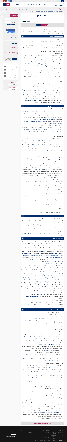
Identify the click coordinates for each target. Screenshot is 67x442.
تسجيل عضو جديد (14, 37)
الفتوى (32, 4)
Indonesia (43, 1)
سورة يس (16, 73)
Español (59, 1)
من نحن (6, 436)
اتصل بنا (9, 436)
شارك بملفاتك (6, 9)
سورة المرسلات (15, 76)
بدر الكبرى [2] (42, 16)
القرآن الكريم (36, 9)
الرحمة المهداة (46, 430)
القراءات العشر (25, 9)
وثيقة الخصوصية (8, 434)
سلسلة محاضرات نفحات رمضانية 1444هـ (11, 53)
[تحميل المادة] (38, 25)
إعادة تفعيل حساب (14, 38)
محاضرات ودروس (61, 432)
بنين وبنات (12, 4)
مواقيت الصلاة (31, 432)
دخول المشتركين (11, 24)
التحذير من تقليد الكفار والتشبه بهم (12, 70)
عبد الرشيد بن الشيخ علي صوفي (14, 77)
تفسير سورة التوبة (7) (14, 66)
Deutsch (55, 1)
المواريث (16, 4)
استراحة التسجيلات (52, 438)
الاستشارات (28, 4)
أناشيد (55, 430)
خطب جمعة (61, 435)
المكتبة (19, 4)
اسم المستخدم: (14, 19)
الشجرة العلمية (19, 9)
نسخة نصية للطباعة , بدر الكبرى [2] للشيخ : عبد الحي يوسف (42, 423)
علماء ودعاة (31, 9)
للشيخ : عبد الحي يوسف (42, 18)
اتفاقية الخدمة (13, 436)
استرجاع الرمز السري (13, 35)
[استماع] (40, 25)
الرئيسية (44, 4)
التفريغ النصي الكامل (44, 25)
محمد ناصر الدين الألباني (15, 71)
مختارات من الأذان (53, 435)
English (47, 1)
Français (51, 1)
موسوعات (40, 4)
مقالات (36, 4)
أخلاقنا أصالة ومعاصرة (13, 47)
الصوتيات (23, 4)
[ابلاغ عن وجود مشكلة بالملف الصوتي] (37, 25)
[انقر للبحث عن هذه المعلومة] (37, 77)
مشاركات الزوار (23, 430)
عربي (62, 1)
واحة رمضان (46, 432)
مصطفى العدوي (16, 67)
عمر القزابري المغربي (15, 74)
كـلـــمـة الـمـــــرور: (13, 22)
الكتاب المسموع (61, 437)
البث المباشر (12, 9)
